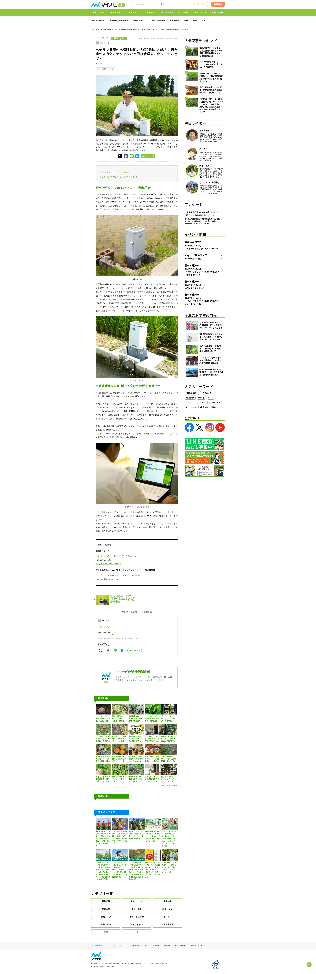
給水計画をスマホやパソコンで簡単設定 (115, 172)
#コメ (210, 398)
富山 (123, 38)
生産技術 (108, 29)
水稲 (111, 69)
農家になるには (140, 20)
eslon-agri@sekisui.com (107, 579)
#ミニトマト (191, 407)
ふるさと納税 (137, 924)
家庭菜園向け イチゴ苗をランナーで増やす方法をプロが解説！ (135, 718)
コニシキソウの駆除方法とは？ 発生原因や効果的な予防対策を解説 (103, 738)
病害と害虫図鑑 (158, 20)
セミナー (137, 932)
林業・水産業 (167, 924)
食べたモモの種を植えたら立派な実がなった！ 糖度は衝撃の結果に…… (119, 759)
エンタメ (167, 917)
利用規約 (156, 946)
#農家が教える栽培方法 (209, 407)
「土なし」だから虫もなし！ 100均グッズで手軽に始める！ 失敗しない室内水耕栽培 (168, 718)
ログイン (201, 4)
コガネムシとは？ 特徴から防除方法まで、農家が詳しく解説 (152, 718)
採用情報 (139, 963)
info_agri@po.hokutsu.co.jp (108, 564)
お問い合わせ (180, 946)
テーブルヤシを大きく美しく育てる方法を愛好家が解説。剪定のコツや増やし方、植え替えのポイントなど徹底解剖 (152, 738)
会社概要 (108, 963)
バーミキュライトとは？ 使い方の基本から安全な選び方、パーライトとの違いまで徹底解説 (103, 718)
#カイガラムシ (207, 393)
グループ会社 (148, 963)
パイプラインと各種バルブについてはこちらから (118, 575)
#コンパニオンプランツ (195, 402)
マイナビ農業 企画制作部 (133, 671)
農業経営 (106, 909)
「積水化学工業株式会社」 (130, 612)
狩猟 (106, 932)
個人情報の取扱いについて (138, 946)
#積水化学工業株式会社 (112, 638)
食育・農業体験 (137, 917)
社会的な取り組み (128, 963)
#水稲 (136, 638)
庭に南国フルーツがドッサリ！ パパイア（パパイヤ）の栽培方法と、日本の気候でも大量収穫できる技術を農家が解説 (168, 779)
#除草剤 (201, 398)
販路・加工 (137, 909)
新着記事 (106, 901)
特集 (203, 20)
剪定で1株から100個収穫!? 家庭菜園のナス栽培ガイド (168, 738)
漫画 (195, 20)
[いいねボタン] (97, 43)
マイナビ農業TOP (97, 29)
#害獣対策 (190, 398)
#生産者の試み (192, 393)
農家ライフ (106, 917)
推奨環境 (167, 946)
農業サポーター (98, 20)
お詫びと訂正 (118, 946)
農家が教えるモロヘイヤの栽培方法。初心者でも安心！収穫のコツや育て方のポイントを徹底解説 (135, 738)
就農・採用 (106, 924)
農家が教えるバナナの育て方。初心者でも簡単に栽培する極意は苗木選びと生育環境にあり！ (103, 759)
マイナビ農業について (100, 946)
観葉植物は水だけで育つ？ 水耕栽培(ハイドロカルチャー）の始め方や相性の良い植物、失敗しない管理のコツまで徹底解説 (135, 759)
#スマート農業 (127, 638)
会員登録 (218, 4)
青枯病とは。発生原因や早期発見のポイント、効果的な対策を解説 (119, 738)
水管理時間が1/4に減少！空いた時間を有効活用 (118, 177)
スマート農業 (101, 69)
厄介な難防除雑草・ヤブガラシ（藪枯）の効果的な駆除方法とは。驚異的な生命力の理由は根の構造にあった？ (119, 718)
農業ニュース (137, 901)
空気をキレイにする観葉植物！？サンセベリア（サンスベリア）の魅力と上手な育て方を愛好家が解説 (152, 779)
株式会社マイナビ (97, 963)
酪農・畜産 (167, 909)
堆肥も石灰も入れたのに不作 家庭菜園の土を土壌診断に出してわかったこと (152, 759)
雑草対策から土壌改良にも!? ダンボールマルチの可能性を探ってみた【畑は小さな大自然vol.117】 (135, 779)
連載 (186, 20)
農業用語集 (174, 20)
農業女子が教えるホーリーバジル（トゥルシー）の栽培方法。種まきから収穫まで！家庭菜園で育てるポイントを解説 (119, 779)
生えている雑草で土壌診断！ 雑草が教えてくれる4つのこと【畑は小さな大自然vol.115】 (103, 779)
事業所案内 (116, 963)
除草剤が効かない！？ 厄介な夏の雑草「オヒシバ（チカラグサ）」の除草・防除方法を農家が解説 (168, 759)
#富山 (100, 638)
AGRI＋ (99, 64)
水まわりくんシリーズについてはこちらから (116, 556)
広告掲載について (196, 946)
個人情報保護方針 (161, 963)
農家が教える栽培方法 (118, 20)
